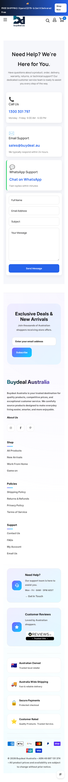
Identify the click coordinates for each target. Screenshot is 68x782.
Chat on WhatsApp (25, 179)
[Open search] (48, 21)
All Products (14, 450)
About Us (12, 417)
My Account (14, 546)
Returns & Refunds (18, 498)
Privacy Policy (15, 505)
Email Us (12, 553)
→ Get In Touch (34, 596)
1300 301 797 (19, 111)
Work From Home (17, 463)
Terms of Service (17, 511)
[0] (61, 20)
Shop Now (58, 8)
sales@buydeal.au (24, 145)
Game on (12, 470)
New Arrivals (14, 457)
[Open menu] (5, 20)
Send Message (34, 268)
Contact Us (13, 533)
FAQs (10, 540)
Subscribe (22, 352)
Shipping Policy (16, 491)
